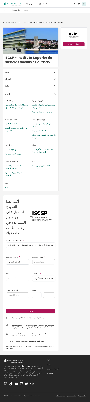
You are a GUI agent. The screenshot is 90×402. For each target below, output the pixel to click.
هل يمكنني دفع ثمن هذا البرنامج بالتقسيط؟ (16, 129)
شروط (31, 341)
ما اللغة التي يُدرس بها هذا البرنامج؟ (41, 166)
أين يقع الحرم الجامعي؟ (13, 154)
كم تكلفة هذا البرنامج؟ (13, 123)
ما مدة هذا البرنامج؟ (39, 130)
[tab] (5, 10)
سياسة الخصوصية (71, 396)
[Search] (74, 4)
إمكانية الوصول (82, 396)
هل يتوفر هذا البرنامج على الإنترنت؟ (41, 124)
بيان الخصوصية (38, 341)
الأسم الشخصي (38, 257)
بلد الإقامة (36, 273)
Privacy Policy (41, 346)
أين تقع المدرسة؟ (11, 149)
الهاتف (35, 290)
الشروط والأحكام (60, 396)
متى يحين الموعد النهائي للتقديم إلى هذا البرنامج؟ (43, 106)
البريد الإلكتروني (12, 290)
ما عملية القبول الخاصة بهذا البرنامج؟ (14, 173)
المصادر (44, 4)
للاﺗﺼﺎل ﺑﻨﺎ (50, 373)
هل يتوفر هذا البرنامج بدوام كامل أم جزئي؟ (44, 136)
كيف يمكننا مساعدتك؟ (15, 240)
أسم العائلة (10, 273)
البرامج (31, 4)
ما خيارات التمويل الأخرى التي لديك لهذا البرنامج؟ (43, 150)
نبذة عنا (49, 364)
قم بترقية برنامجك (53, 369)
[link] (44, 22)
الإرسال (30, 311)
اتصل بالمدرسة (73, 44)
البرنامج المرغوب (13, 257)
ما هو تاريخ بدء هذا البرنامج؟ (42, 112)
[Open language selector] (79, 4)
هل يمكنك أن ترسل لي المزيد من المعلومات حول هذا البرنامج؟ (16, 106)
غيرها (6, 187)
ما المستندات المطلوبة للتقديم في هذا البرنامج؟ (15, 166)
